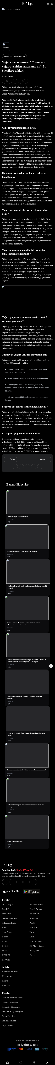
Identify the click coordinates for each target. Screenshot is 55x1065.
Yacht (32, 932)
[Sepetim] (48, 4)
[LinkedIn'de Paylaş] (20, 81)
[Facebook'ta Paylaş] (4, 81)
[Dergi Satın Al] (20, 1062)
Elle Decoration (36, 941)
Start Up (33, 927)
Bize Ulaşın (7, 985)
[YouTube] (12, 882)
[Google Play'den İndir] (31, 891)
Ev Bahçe (6, 946)
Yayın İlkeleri (8, 1025)
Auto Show (7, 932)
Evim (4, 950)
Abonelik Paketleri (10, 971)
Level (32, 937)
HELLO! (6, 955)
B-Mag (5, 937)
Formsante (6, 914)
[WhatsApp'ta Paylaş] (15, 81)
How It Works (36, 909)
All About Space (37, 946)
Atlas (4, 927)
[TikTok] (34, 882)
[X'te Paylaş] (9, 81)
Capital (33, 955)
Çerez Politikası (8, 1016)
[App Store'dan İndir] (11, 891)
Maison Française (9, 918)
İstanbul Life (35, 914)
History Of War (36, 904)
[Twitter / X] (19, 882)
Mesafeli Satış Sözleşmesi (13, 1011)
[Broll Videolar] (34, 1062)
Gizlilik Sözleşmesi (10, 1002)
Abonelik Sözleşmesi (11, 1007)
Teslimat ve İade (9, 1021)
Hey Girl (6, 960)
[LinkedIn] (27, 882)
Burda (4, 941)
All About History (10, 923)
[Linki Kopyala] (39, 466)
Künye (5, 981)
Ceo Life (6, 909)
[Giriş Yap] (47, 1062)
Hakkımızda (7, 976)
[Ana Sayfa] (7, 865)
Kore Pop (34, 918)
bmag (23, 1040)
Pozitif (32, 923)
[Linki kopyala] (26, 81)
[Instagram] (5, 882)
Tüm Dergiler (8, 904)
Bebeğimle (34, 950)
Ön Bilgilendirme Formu (12, 998)
